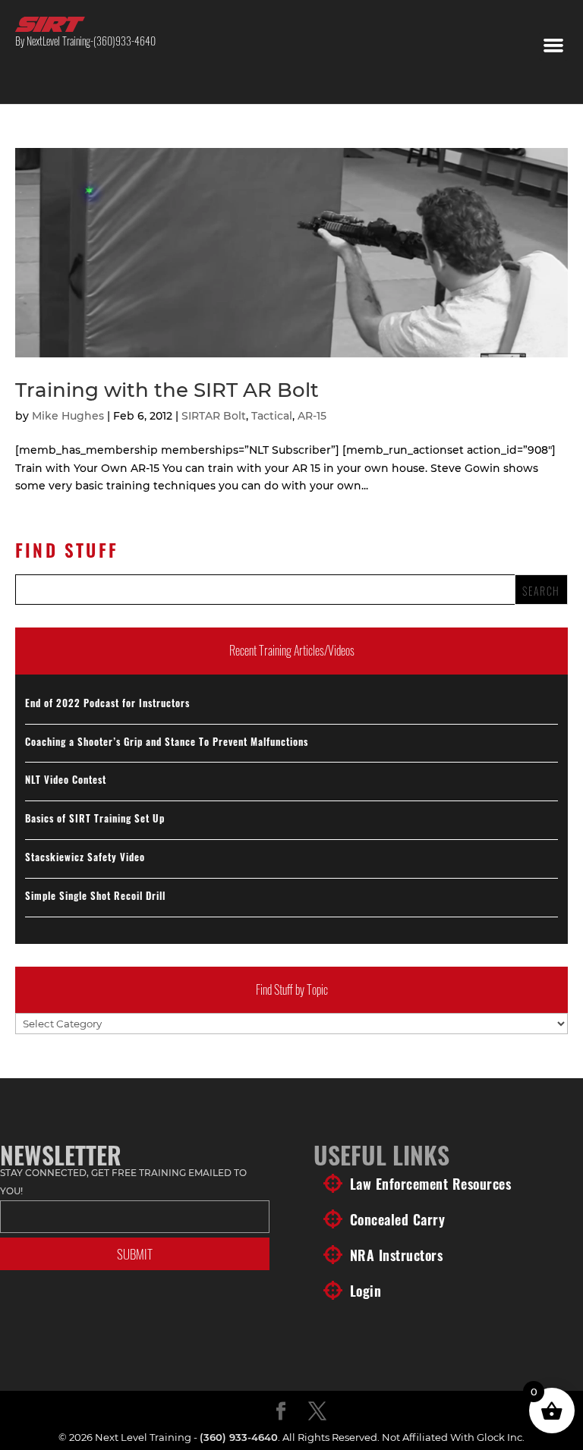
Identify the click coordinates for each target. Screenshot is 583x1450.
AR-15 (312, 416)
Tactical (271, 416)
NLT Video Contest (65, 779)
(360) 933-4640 (239, 1437)
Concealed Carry (398, 1219)
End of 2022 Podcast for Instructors (107, 702)
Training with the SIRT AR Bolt (167, 390)
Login (366, 1291)
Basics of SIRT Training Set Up (95, 818)
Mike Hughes (68, 416)
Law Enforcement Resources (431, 1184)
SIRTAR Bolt (213, 416)
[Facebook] (281, 1412)
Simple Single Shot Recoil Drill (95, 895)
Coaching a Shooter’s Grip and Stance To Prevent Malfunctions (166, 741)
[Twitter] (317, 1412)
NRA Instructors (396, 1255)
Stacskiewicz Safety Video (85, 856)
